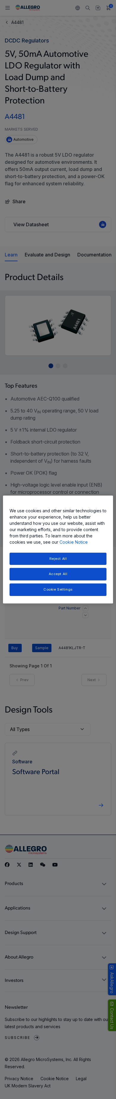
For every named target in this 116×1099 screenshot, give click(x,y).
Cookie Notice (73, 542)
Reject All (58, 559)
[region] (58, 550)
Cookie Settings (58, 589)
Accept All (58, 574)
